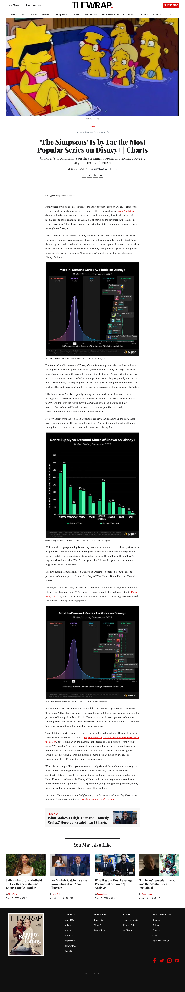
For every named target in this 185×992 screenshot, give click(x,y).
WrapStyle (91, 14)
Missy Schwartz (14, 894)
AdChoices (128, 930)
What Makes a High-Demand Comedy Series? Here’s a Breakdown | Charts (78, 820)
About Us (69, 920)
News (14, 14)
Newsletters (34, 5)
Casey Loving (147, 894)
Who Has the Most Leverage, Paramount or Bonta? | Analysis (114, 883)
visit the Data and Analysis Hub (97, 799)
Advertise (69, 925)
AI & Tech (143, 14)
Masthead (70, 940)
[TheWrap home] (92, 5)
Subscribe (171, 5)
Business (158, 14)
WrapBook (70, 951)
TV (23, 14)
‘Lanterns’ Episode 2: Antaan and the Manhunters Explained (158, 883)
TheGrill (75, 14)
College (155, 925)
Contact (69, 930)
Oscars (155, 935)
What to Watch (110, 14)
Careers (69, 935)
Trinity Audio (60, 196)
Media (170, 14)
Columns (128, 14)
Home (79, 132)
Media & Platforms (94, 132)
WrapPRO (61, 14)
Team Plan (99, 925)
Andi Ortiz (57, 894)
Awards (46, 14)
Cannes (156, 920)
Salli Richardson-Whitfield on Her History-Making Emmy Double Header (24, 883)
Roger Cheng (102, 894)
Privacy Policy (129, 925)
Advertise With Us (160, 940)
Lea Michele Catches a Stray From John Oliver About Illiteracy (69, 883)
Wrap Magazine (161, 914)
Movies (33, 14)
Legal (127, 914)
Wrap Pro (100, 914)
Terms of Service (131, 920)
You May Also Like (93, 845)
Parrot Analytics (125, 211)
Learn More (99, 930)
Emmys (156, 930)
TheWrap (70, 914)
